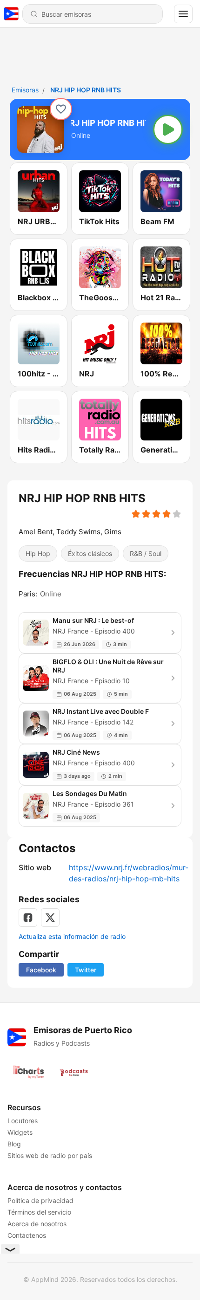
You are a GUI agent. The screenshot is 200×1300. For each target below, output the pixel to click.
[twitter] (50, 917)
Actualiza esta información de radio (72, 936)
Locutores (22, 1121)
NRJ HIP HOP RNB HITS (85, 90)
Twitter (85, 970)
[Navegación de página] (183, 14)
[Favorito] (61, 109)
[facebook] (28, 917)
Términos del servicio (39, 1212)
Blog (14, 1144)
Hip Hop (38, 553)
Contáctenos (26, 1235)
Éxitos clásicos (90, 553)
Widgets (20, 1132)
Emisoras (25, 90)
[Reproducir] (168, 129)
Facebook (41, 970)
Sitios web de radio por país (49, 1155)
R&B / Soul (145, 553)
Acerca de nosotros (37, 1224)
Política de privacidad (40, 1200)
